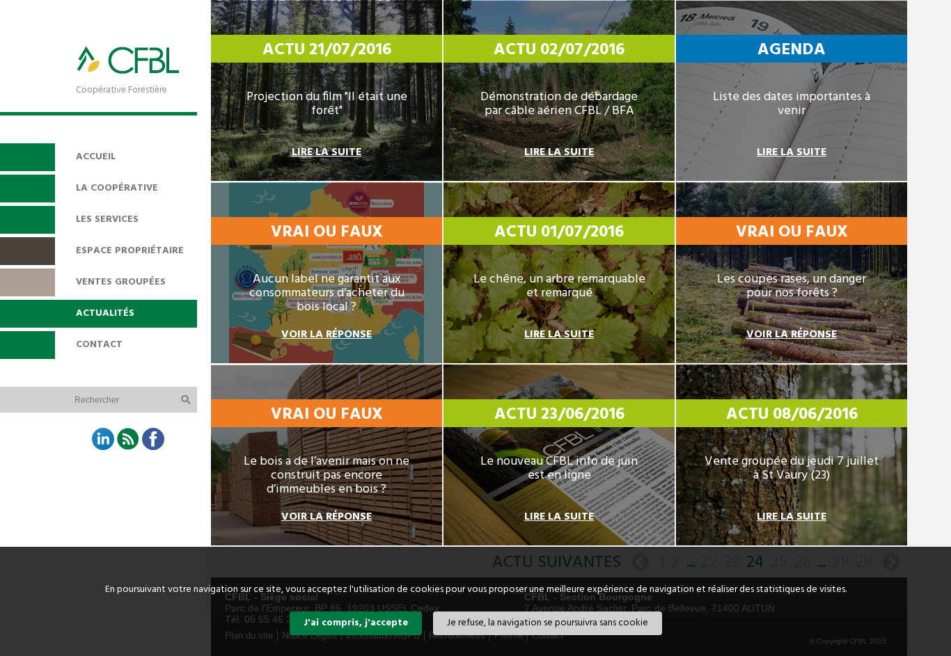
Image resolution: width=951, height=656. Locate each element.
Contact (99, 345)
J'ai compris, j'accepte (356, 623)
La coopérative (117, 188)
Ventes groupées (121, 282)
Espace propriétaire (130, 251)
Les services (107, 219)
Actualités (105, 313)
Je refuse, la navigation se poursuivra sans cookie (547, 623)
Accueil (96, 157)
